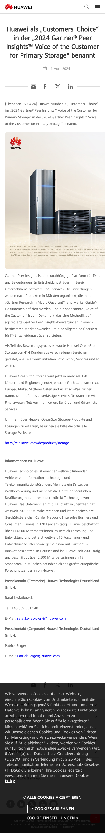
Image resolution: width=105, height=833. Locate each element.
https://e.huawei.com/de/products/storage (37, 443)
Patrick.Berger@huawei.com (38, 656)
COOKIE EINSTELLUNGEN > (52, 818)
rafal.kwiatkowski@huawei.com (41, 618)
